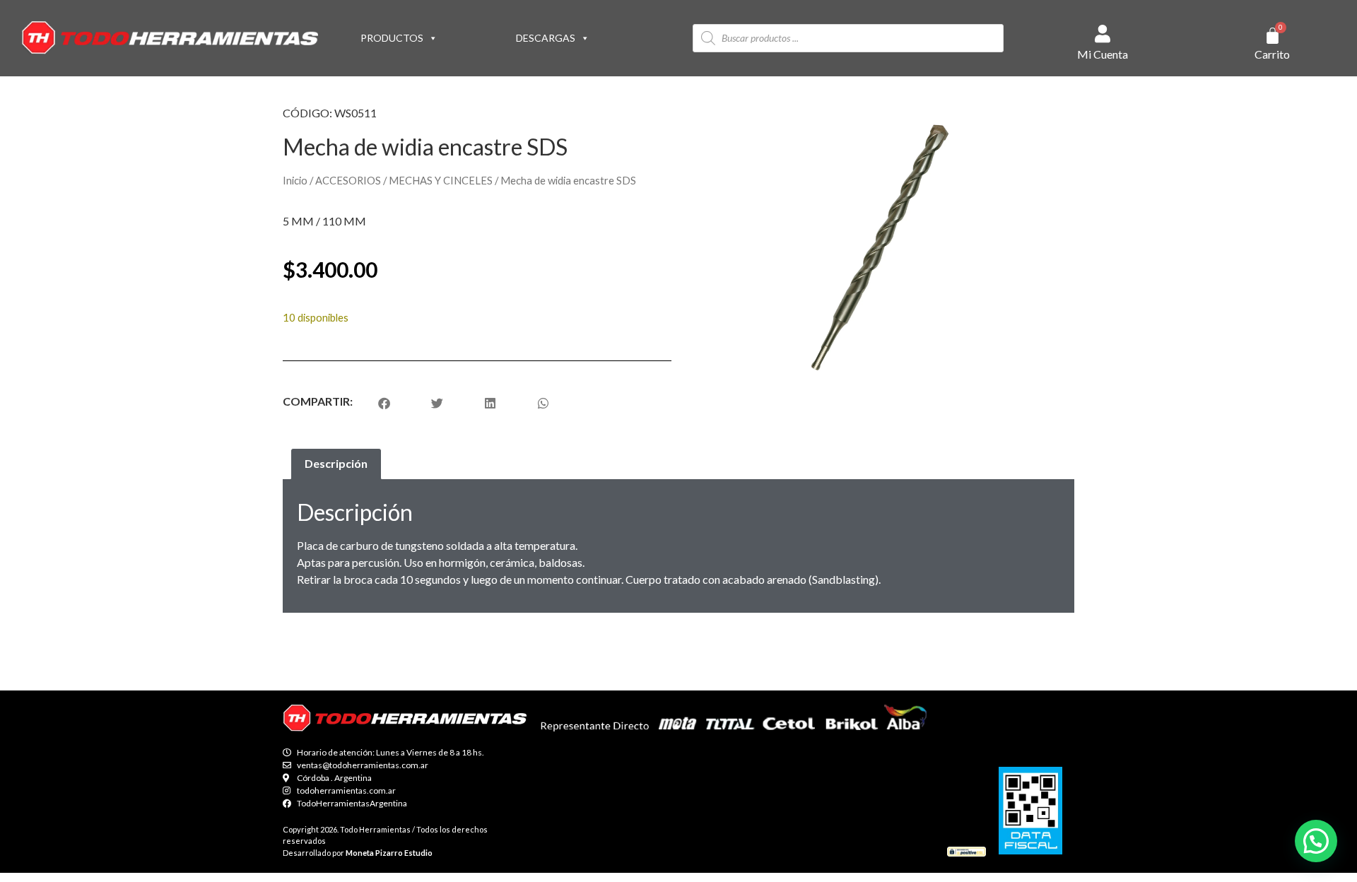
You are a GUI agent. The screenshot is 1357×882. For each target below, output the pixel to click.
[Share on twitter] (437, 403)
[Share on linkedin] (490, 403)
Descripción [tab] (336, 463)
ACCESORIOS (348, 180)
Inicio (295, 180)
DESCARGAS (545, 38)
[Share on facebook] (384, 403)
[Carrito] (1272, 35)
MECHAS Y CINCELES (441, 180)
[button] (1316, 841)
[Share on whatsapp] (543, 403)
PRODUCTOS (391, 38)
